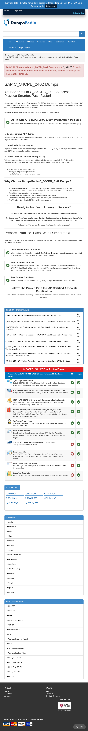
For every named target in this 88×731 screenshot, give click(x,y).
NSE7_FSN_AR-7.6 (15, 662)
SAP (13, 55)
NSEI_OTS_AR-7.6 (14, 658)
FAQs (50, 42)
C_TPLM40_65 (12, 498)
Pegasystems (12, 559)
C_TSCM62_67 (50, 498)
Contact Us (12, 48)
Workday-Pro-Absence (16, 648)
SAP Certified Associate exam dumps (50, 253)
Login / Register (24, 48)
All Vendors (20, 42)
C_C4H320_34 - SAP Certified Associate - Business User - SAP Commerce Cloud (34, 315)
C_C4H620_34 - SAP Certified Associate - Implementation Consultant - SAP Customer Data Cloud (40, 322)
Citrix (10, 536)
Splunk (10, 588)
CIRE (10, 615)
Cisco (10, 531)
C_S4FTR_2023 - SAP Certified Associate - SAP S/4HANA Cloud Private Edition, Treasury (37, 341)
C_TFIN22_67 (30, 494)
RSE (9, 634)
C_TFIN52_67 (11, 494)
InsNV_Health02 (14, 630)
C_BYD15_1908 (31, 503)
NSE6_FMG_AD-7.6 (15, 672)
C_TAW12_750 (31, 498)
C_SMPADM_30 (12, 503)
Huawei (11, 545)
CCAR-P (11, 676)
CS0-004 (11, 625)
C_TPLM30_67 (50, 494)
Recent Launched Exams (14, 602)
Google (10, 583)
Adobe (10, 522)
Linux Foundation (14, 555)
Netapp (11, 578)
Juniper (11, 550)
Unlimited (71, 42)
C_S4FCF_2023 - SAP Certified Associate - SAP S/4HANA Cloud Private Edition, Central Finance (39, 335)
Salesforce (12, 564)
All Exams (30, 42)
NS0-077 (11, 606)
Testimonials (59, 42)
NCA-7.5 (11, 644)
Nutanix (11, 592)
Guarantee (41, 42)
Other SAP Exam (12, 487)
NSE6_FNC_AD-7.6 (15, 667)
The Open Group (14, 569)
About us (49, 691)
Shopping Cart (79, 13)
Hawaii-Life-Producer (15, 620)
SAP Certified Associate (25, 55)
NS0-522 (11, 611)
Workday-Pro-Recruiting (17, 653)
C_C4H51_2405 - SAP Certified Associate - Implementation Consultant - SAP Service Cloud (38, 361)
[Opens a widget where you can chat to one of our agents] (79, 727)
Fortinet (11, 541)
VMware (11, 573)
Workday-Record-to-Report (18, 639)
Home (10, 42)
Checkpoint (12, 527)
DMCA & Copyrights (53, 696)
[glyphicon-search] (82, 34)
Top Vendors (10, 517)
